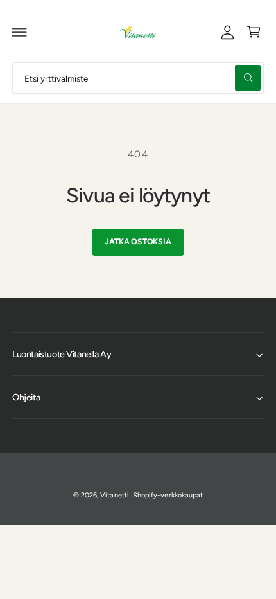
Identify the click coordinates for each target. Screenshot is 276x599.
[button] (19, 32)
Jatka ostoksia (138, 241)
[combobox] (138, 78)
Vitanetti (114, 495)
